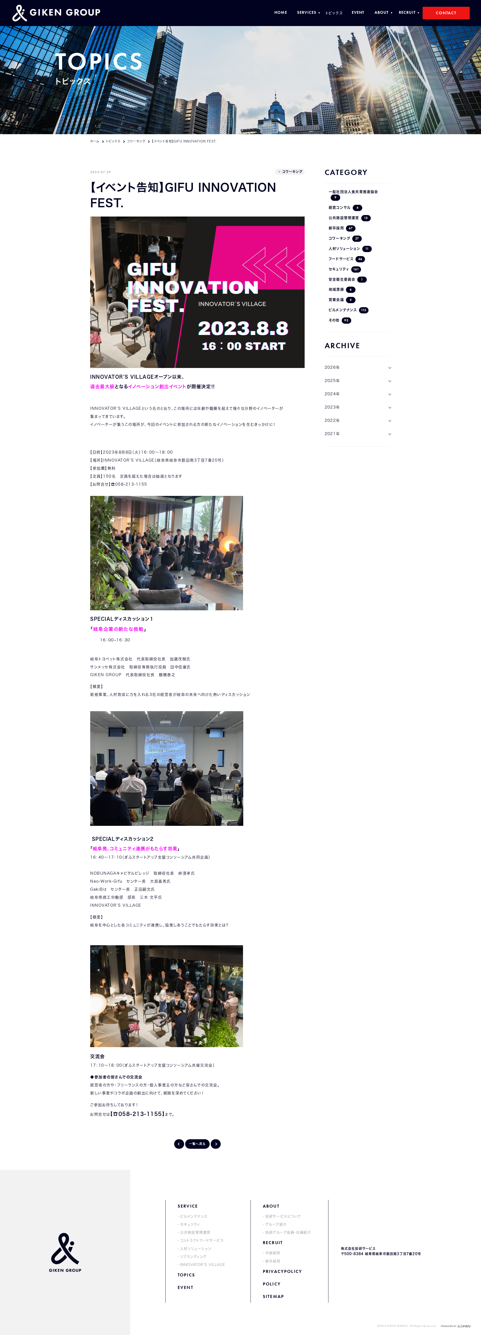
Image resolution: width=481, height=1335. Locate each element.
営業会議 (340, 300)
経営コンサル (343, 208)
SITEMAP (273, 1296)
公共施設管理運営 (348, 218)
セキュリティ (344, 269)
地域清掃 (340, 289)
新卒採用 (341, 228)
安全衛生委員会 (346, 279)
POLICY (272, 1284)
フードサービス (346, 259)
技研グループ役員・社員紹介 (288, 1232)
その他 (338, 320)
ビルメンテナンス (347, 310)
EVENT (185, 1287)
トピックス (113, 141)
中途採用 (272, 1253)
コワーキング (136, 141)
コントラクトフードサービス (202, 1240)
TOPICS (186, 1275)
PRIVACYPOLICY (282, 1271)
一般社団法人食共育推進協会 (353, 195)
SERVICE (188, 1206)
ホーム (94, 141)
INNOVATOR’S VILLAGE (202, 1264)
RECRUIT (273, 1242)
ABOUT (271, 1206)
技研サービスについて (283, 1216)
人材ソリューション (349, 249)
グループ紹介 (276, 1224)
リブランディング (193, 1256)
